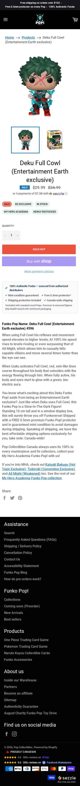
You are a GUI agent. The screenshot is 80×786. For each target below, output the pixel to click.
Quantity (8, 226)
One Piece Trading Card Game (26, 640)
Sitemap (10, 700)
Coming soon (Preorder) (22, 606)
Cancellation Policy (18, 553)
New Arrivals (13, 613)
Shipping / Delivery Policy (22, 546)
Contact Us (12, 559)
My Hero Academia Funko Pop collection (32, 478)
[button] (40, 194)
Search (9, 533)
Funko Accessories (18, 660)
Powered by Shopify (45, 747)
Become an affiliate (18, 693)
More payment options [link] (39, 271)
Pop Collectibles (23, 747)
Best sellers (12, 619)
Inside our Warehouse (20, 680)
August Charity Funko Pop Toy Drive (30, 713)
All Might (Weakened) (24, 474)
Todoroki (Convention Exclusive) (51, 469)
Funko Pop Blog (15, 572)
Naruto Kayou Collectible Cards (27, 653)
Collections (12, 600)
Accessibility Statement (21, 566)
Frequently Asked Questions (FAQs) (30, 540)
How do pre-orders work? (22, 579)
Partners (10, 687)
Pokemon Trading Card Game (26, 646)
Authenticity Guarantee (21, 706)
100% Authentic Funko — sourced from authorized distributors (36, 288)
